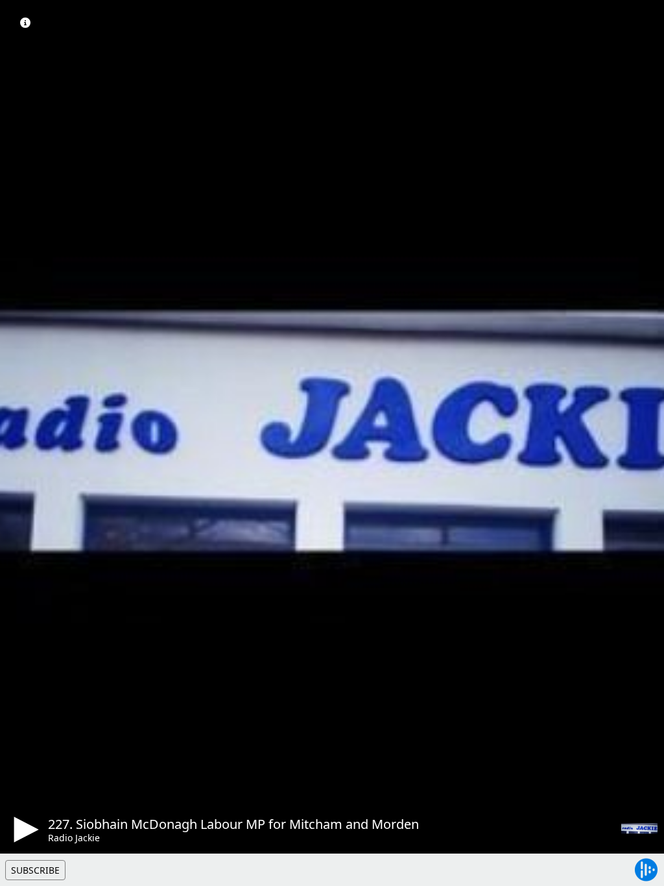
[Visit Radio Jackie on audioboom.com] (639, 828)
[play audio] (24, 830)
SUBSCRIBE (35, 870)
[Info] (25, 22)
